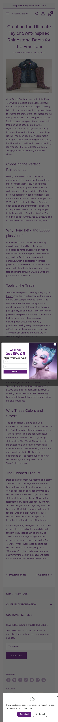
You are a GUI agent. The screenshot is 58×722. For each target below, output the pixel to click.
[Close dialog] (55, 344)
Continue (15, 371)
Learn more (28, 708)
